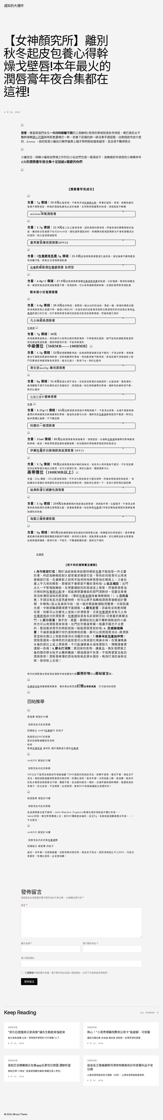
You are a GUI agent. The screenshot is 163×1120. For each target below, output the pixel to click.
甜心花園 (38, 137)
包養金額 (85, 596)
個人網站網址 (27, 958)
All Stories (147, 1012)
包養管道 (37, 748)
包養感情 (40, 616)
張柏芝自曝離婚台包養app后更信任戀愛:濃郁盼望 (39, 1065)
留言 (24, 905)
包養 (33, 267)
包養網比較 (90, 202)
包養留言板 (33, 686)
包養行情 (35, 396)
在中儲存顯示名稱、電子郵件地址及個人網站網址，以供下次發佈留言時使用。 (67, 972)
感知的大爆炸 (14, 6)
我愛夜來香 (13, 1027)
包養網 (53, 267)
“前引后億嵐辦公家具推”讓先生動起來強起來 (36, 1032)
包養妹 (112, 636)
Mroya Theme (20, 1114)
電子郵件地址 (90, 943)
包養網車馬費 (47, 256)
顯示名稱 (26, 943)
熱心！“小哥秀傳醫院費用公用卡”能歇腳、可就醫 (118, 1032)
